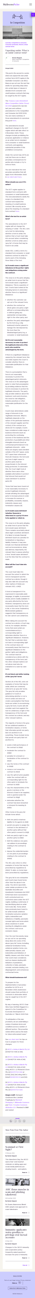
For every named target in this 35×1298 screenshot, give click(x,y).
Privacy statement (26, 1280)
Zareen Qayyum (12, 1156)
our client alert (14, 1039)
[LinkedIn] (19, 1282)
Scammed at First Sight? (14, 1148)
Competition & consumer (19, 43)
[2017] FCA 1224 (17, 1072)
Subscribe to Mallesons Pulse (17, 1288)
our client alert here (14, 177)
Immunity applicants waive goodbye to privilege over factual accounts (16, 1233)
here (14, 120)
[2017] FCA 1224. (17, 1090)
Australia (8, 43)
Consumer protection (11, 44)
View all (25, 1265)
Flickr (10, 1105)
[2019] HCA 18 (15, 1077)
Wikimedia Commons (22, 1102)
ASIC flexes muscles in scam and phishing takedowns (17, 1192)
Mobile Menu (30, 4)
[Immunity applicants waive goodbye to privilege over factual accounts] (17, 1222)
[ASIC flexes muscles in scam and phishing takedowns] (17, 1182)
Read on (24, 1172)
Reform (21, 44)
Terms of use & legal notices (12, 1280)
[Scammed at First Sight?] (17, 1139)
